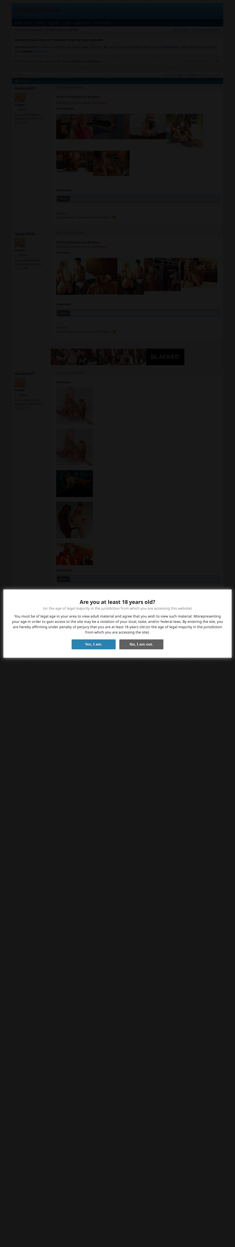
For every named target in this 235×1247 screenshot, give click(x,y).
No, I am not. (141, 644)
